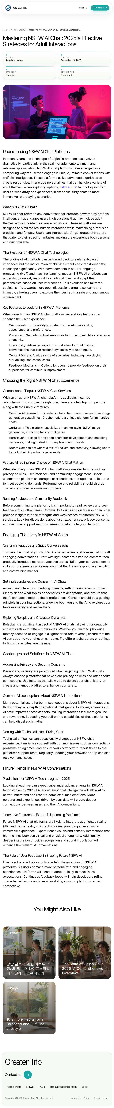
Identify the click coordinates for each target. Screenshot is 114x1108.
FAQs (41, 1086)
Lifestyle (23, 30)
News (13, 30)
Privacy (87, 1098)
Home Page (14, 1086)
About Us (75, 1098)
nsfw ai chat (68, 187)
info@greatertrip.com (63, 1086)
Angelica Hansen (14, 60)
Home (5, 30)
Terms (97, 1098)
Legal (105, 1098)
